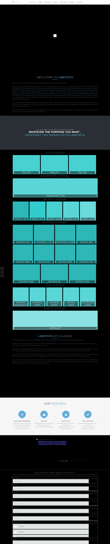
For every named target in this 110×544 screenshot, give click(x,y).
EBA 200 (21, 526)
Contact (79, 2)
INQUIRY (71, 2)
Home (40, 2)
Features (63, 2)
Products (47, 2)
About (55, 2)
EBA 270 (21, 532)
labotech (32, 2)
